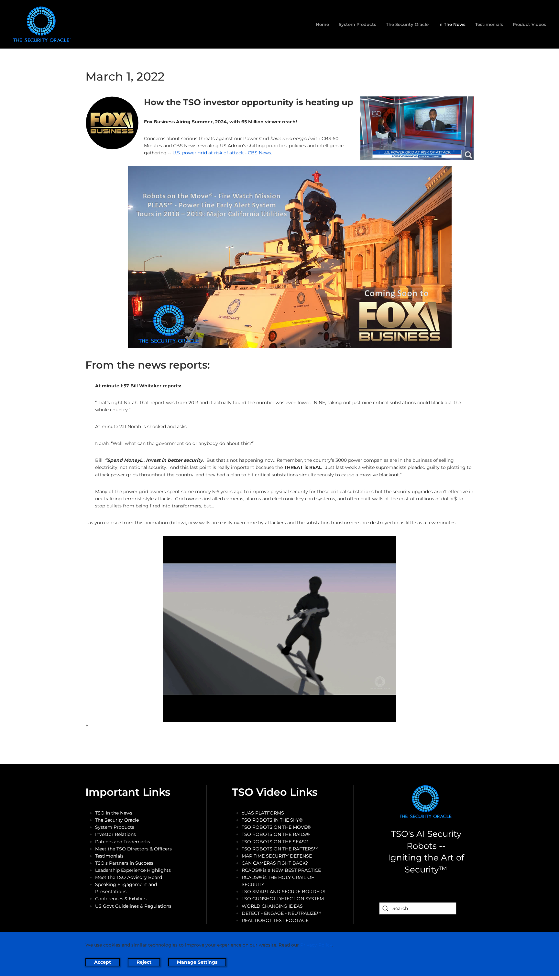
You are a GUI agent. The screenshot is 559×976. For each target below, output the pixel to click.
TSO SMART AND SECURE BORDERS (283, 891)
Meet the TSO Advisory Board (128, 877)
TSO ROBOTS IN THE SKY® (272, 820)
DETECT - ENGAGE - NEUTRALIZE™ (281, 913)
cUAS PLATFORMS (263, 813)
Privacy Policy (316, 945)
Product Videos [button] (529, 24)
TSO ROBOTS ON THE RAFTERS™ (280, 849)
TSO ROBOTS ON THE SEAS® (275, 842)
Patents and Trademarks (122, 842)
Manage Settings (197, 962)
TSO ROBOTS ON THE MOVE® (276, 827)
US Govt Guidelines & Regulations (133, 906)
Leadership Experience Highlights (133, 870)
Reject (144, 962)
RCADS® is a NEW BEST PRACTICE (281, 870)
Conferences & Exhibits (121, 899)
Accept (102, 962)
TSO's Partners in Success (124, 863)
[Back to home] (43, 24)
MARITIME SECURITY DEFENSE (277, 856)
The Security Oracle (117, 820)
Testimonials (489, 24)
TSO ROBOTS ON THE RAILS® (276, 834)
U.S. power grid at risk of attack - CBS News (221, 153)
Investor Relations (115, 834)
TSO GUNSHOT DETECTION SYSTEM (283, 899)
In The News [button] (452, 24)
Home (322, 24)
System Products (114, 827)
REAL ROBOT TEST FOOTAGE (275, 920)
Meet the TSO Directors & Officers (133, 849)
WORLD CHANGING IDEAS (272, 906)
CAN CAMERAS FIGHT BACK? (275, 863)
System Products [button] (357, 24)
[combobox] (417, 908)
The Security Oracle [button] (407, 24)
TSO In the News (113, 813)
